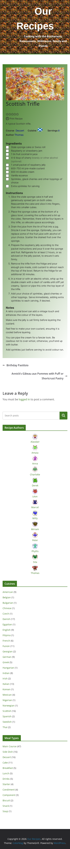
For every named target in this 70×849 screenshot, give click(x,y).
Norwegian (8, 705)
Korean (6, 689)
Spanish (7, 716)
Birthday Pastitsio (17, 365)
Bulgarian (8, 602)
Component (9, 795)
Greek (6, 662)
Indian (6, 673)
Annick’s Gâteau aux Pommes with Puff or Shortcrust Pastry (37, 376)
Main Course (9, 746)
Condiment (9, 789)
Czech (6, 613)
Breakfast (8, 768)
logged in (24, 399)
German (7, 656)
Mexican (7, 694)
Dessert (7, 757)
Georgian (8, 651)
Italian (6, 683)
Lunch (6, 773)
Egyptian (7, 624)
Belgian (7, 597)
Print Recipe (15, 118)
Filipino (7, 635)
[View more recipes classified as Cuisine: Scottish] (40, 130)
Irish (5, 678)
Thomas (19, 134)
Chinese (7, 608)
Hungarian (8, 667)
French (6, 640)
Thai (5, 727)
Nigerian (7, 700)
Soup (5, 811)
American (8, 592)
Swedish (7, 721)
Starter (6, 784)
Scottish (7, 710)
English (7, 629)
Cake (5, 762)
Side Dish (8, 751)
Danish (6, 619)
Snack (6, 805)
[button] (7, 114)
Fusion (6, 646)
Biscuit (6, 800)
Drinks (6, 778)
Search (63, 415)
